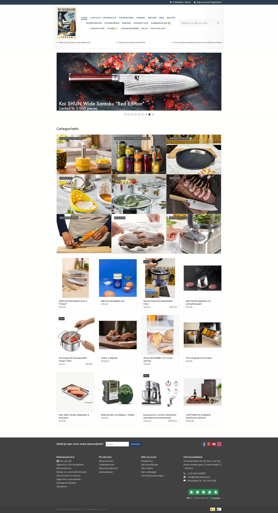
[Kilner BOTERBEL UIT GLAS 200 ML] (160, 335)
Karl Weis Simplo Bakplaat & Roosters (74, 416)
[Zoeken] (218, 23)
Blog (145, 28)
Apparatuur (141, 23)
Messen (152, 17)
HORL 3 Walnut (109, 358)
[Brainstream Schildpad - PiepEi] (118, 392)
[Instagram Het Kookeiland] (219, 444)
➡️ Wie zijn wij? (64, 461)
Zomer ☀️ (112, 28)
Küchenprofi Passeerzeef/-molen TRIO (73, 359)
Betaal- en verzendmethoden (71, 472)
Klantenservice (63, 468)
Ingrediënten (94, 23)
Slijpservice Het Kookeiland (70, 464)
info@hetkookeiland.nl (199, 477)
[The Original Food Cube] (203, 335)
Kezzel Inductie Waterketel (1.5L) (157, 302)
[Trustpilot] (203, 494)
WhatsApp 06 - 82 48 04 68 (202, 480)
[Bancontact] (219, 509)
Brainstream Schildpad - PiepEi (117, 415)
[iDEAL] (212, 509)
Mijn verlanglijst (149, 472)
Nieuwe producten (108, 468)
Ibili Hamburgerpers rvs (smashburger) (198, 302)
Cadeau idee (97, 28)
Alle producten (106, 461)
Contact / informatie (103, 17)
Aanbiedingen (106, 472)
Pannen (141, 17)
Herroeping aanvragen (152, 475)
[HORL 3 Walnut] (118, 335)
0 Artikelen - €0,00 (181, 2)
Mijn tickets (147, 468)
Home (84, 17)
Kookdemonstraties (66, 483)
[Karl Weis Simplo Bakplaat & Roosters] (75, 392)
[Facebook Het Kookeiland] (203, 444)
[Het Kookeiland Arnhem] (66, 23)
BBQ (161, 17)
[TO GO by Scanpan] (143, 82)
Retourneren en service (68, 475)
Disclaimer (61, 486)
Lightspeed (101, 509)
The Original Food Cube (199, 358)
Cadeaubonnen (130, 28)
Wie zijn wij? (158, 28)
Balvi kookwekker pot (113, 301)
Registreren (147, 461)
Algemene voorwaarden (68, 479)
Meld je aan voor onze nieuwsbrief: (80, 444)
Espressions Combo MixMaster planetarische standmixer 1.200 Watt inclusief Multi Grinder (160, 416)
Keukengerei (126, 17)
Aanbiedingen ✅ (160, 23)
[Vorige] (62, 82)
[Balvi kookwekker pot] (118, 278)
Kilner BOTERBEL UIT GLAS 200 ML (157, 359)
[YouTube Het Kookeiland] (214, 444)
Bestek (171, 17)
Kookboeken (112, 23)
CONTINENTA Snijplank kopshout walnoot (198, 416)
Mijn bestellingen (149, 464)
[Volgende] (216, 82)
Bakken (126, 23)
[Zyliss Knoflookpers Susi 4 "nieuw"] (75, 278)
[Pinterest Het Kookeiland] (208, 444)
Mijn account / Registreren (209, 2)
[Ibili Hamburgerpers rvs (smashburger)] (203, 278)
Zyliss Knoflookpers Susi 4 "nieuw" (73, 302)
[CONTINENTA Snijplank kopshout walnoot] (203, 392)
